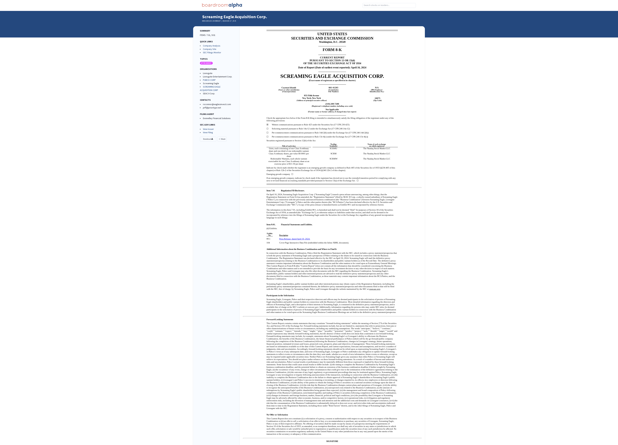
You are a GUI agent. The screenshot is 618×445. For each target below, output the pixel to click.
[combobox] (389, 5)
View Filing (208, 132)
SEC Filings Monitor (212, 52)
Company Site (209, 49)
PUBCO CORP (209, 80)
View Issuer (208, 129)
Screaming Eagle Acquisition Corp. (234, 17)
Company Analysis (211, 45)
